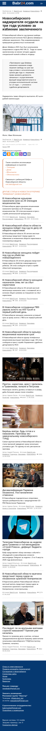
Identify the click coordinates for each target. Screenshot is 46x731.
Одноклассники (13, 175)
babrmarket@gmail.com (11, 708)
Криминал (26, 11)
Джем (9, 170)
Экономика (30, 217)
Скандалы (13, 454)
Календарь (6, 679)
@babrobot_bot (17, 698)
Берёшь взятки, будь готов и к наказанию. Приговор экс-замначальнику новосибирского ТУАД (20, 435)
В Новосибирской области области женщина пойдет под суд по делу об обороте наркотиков (22, 228)
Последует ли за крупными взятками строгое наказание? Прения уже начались (22, 630)
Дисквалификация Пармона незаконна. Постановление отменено (17, 492)
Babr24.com (18, 11)
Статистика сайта (9, 674)
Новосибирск (34, 11)
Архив (4, 676)
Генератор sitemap (10, 725)
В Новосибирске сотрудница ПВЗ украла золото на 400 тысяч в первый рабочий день (20, 309)
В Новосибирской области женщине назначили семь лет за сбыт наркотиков (22, 282)
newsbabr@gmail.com (11, 688)
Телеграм (11, 167)
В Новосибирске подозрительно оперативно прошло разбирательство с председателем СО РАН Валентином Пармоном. (21, 500)
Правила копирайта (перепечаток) (16, 669)
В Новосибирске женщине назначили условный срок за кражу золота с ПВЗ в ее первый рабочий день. (22, 317)
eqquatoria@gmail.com (19, 701)
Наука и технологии (9, 508)
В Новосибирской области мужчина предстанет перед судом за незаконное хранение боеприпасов (22, 576)
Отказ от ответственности (12, 667)
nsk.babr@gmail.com (14, 184)
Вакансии (6, 681)
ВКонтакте (11, 172)
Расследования (7, 219)
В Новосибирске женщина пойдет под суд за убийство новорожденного (21, 255)
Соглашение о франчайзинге (14, 671)
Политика (5, 397)
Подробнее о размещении (13, 710)
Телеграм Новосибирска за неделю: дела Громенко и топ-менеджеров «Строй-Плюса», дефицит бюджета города (22, 546)
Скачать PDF (6, 147)
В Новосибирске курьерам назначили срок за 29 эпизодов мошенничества (19, 200)
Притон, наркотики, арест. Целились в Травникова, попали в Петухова (22, 385)
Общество (13, 565)
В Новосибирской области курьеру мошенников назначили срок (21, 333)
